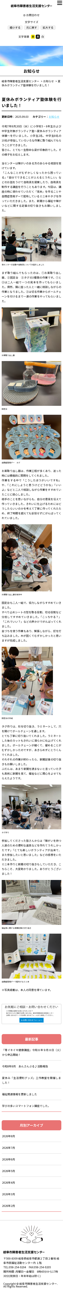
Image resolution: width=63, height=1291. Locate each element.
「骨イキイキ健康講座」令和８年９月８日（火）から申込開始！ (31, 1052)
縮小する (15, 27)
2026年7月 (8, 1148)
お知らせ (54, 117)
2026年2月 (8, 1206)
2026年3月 (8, 1194)
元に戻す (31, 27)
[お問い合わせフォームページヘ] (31, 1006)
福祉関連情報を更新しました (19, 1094)
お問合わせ (33, 15)
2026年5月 (8, 1171)
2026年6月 (8, 1159)
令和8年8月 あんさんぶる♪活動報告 (25, 1066)
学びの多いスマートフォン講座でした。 (26, 1106)
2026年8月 (8, 1136)
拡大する (48, 27)
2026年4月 (8, 1182)
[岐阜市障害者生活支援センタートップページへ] (31, 6)
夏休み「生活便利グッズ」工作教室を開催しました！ (31, 1080)
